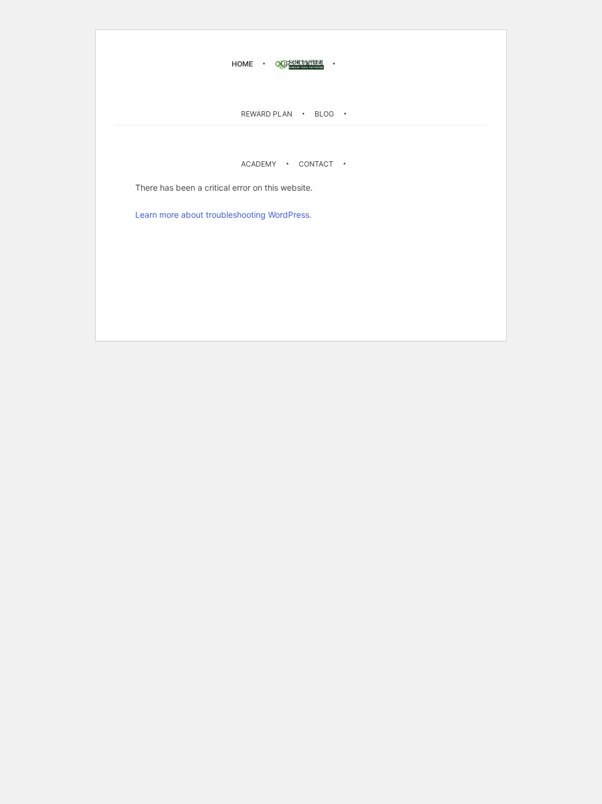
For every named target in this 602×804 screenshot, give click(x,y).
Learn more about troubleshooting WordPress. (223, 215)
